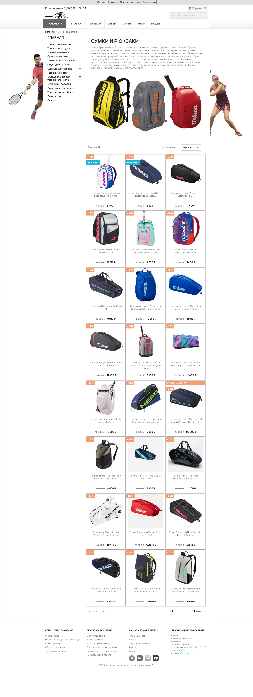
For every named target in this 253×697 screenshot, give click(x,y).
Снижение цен (52, 635)
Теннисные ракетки (59, 44)
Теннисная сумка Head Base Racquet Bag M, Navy (145, 194)
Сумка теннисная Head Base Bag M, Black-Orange (185, 534)
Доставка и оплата (130, 2)
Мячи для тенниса (58, 52)
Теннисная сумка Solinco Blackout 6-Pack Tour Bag (185, 477)
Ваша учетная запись (143, 630)
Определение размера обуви (102, 647)
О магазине (149, 2)
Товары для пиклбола (60, 92)
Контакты (112, 2)
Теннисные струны (58, 48)
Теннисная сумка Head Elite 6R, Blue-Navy (146, 477)
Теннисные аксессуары (61, 60)
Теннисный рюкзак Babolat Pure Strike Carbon (106, 251)
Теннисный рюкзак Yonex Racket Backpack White (105, 420)
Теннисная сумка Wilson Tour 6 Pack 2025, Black (106, 364)
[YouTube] (156, 658)
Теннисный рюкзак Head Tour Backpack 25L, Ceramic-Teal (186, 590)
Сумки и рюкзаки (57, 56)
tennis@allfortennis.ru (181, 653)
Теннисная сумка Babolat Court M (106, 307)
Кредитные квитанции (140, 643)
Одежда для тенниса (59, 68)
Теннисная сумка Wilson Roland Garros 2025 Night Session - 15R (185, 420)
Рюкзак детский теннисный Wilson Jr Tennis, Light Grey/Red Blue (145, 365)
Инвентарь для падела (60, 88)
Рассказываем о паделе (99, 654)
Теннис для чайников (56, 651)
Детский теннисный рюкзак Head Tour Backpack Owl (146, 251)
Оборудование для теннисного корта (58, 78)
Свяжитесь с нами (96, 635)
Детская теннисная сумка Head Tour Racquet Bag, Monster (145, 420)
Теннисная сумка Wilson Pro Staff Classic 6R (185, 194)
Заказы (132, 639)
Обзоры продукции (55, 647)
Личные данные (137, 635)
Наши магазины (95, 639)
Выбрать (191, 147)
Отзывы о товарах (54, 643)
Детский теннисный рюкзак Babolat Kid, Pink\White (106, 194)
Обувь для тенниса (58, 64)
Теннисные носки (57, 72)
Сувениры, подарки (59, 84)
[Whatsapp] (148, 658)
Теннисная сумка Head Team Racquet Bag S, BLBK (106, 590)
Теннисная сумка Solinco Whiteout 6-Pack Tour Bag (106, 534)
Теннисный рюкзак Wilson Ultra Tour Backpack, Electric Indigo (145, 307)
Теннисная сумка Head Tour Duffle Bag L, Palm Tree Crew (185, 364)
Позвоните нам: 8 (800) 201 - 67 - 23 (65, 8)
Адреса (132, 647)
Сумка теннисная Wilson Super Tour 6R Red (146, 534)
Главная (55, 37)
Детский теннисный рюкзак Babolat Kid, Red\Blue (185, 251)
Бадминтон (54, 96)
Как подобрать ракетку (99, 643)
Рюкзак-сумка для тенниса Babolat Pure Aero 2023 (146, 590)
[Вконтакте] (140, 658)
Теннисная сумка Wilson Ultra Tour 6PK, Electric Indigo (185, 307)
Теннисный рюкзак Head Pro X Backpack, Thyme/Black (105, 477)
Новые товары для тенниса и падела (63, 639)
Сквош (51, 100)
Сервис (101, 2)
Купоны (132, 651)
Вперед (199, 611)
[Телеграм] (132, 658)
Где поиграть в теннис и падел (102, 651)
